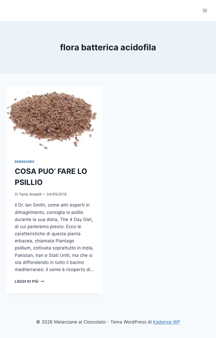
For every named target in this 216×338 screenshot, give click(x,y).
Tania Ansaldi (30, 194)
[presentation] (54, 118)
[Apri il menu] (205, 10)
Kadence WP (166, 322)
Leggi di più (29, 281)
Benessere (24, 162)
